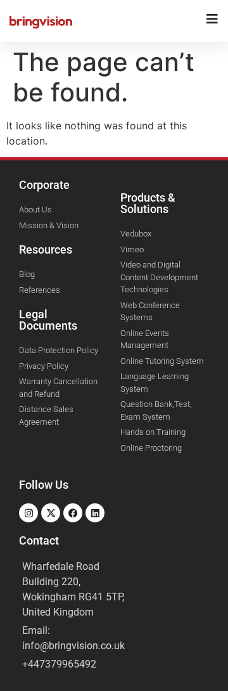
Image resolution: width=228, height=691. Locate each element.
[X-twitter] (50, 512)
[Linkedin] (95, 512)
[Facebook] (72, 512)
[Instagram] (28, 512)
